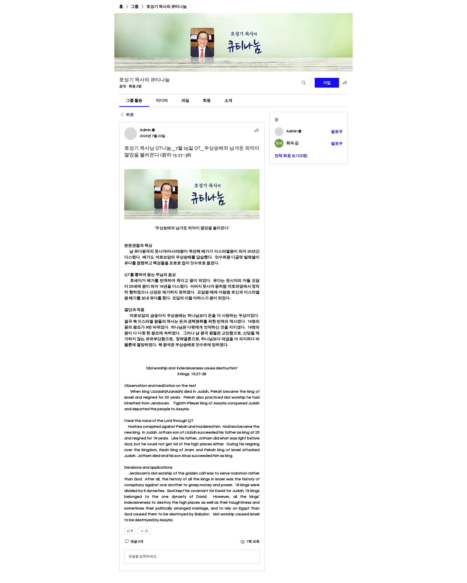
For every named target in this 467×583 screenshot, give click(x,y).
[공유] (257, 130)
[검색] (304, 83)
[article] (192, 346)
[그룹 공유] (345, 82)
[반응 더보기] (144, 531)
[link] (134, 100)
